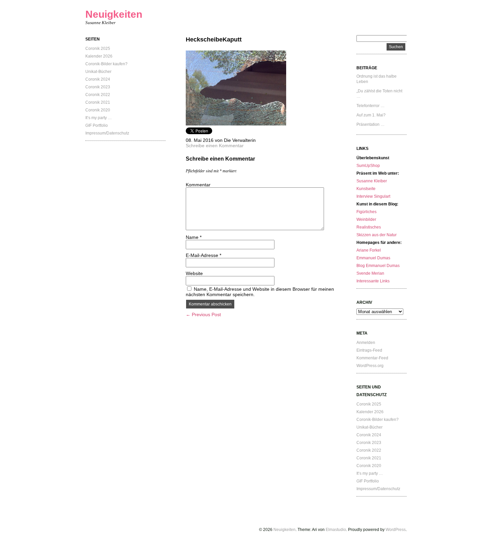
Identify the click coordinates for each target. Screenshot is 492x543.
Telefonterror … (370, 105)
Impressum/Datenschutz (107, 133)
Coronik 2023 (97, 87)
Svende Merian (370, 273)
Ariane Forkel (368, 250)
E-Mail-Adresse (203, 255)
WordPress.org (370, 365)
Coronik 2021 (97, 102)
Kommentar (198, 184)
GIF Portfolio (96, 125)
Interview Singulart (373, 196)
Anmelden (365, 342)
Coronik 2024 (97, 79)
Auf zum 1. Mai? (371, 115)
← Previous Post (203, 314)
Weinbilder (366, 219)
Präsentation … (370, 124)
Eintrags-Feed (369, 350)
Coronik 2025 (97, 48)
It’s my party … (98, 117)
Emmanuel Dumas (373, 258)
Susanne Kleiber (371, 181)
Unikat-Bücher (98, 71)
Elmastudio (336, 529)
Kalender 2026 (98, 56)
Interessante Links (373, 281)
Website (194, 273)
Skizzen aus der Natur (376, 235)
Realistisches (368, 227)
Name (193, 237)
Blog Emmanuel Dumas (378, 265)
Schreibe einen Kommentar (215, 145)
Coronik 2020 (97, 110)
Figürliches (366, 211)
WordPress (396, 529)
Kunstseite (366, 188)
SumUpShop (368, 165)
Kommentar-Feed (372, 358)
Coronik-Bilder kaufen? (106, 64)
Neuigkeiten (113, 14)
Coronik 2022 (97, 94)
